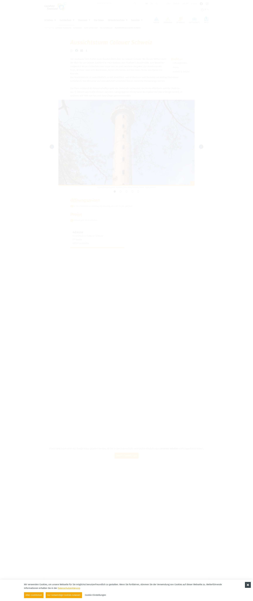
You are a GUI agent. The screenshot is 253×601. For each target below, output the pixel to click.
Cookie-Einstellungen (95, 595)
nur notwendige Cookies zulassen (64, 595)
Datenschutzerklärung (69, 588)
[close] (248, 585)
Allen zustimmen (33, 595)
